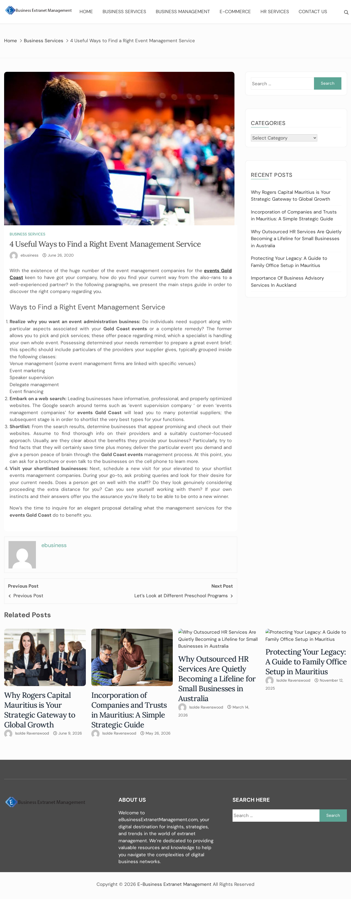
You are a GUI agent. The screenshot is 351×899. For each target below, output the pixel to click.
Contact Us (313, 11)
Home (86, 11)
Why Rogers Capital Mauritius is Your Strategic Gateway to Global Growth (39, 710)
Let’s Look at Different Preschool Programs (181, 596)
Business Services (124, 11)
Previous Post (28, 596)
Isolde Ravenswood (32, 733)
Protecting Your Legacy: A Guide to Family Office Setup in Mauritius (306, 661)
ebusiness (29, 255)
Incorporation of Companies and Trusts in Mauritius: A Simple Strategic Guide (129, 710)
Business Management (183, 11)
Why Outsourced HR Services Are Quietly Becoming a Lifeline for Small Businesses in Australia (296, 239)
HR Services (275, 11)
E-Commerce (235, 11)
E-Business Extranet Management (174, 884)
